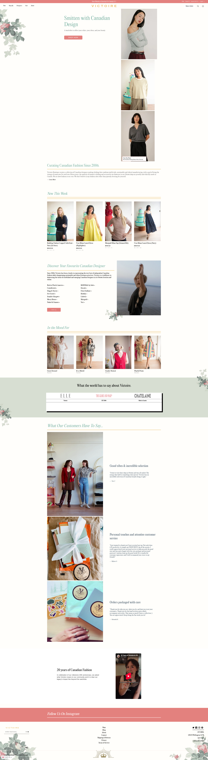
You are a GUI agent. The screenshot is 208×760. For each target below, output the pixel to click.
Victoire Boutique (11, 755)
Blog (104, 730)
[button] (7, 757)
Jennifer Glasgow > (53, 297)
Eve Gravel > (51, 294)
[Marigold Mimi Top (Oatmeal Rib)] (118, 221)
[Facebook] (196, 728)
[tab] (65, 396)
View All (54, 310)
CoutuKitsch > (52, 288)
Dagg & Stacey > (52, 291)
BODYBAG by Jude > (88, 285)
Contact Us (187, 1)
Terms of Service (104, 743)
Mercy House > (52, 299)
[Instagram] (199, 728)
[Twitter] (193, 728)
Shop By (11, 6)
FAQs (183, 1)
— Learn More (51, 179)
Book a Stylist (189, 6)
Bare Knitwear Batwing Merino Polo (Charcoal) (133, 159)
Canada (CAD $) (194, 1)
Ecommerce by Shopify (23, 755)
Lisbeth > (84, 297)
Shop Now (73, 37)
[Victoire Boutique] (104, 6)
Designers (19, 6)
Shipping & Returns (104, 738)
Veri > (83, 302)
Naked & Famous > (53, 302)
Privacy (104, 740)
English (201, 1)
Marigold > (84, 299)
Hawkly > (84, 294)
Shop (104, 727)
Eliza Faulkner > (86, 291)
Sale (26, 6)
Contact (104, 735)
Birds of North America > (55, 285)
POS (16, 755)
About (32, 6)
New (4, 6)
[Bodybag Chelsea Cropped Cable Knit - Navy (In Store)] (60, 221)
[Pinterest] (202, 728)
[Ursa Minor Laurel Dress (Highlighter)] (89, 221)
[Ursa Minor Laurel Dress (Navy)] (147, 221)
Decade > (84, 288)
